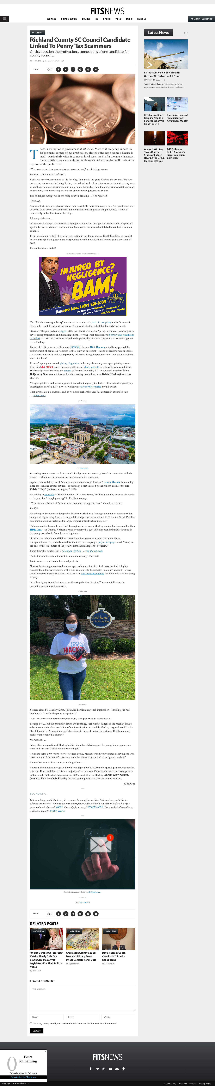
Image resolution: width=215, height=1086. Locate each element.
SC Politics (37, 33)
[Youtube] (112, 1069)
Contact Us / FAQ (169, 1084)
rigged (63, 331)
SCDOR (75, 347)
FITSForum (110, 964)
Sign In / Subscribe (203, 18)
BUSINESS (51, 19)
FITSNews (37, 61)
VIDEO (118, 19)
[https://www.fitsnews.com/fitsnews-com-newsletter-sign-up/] (82, 854)
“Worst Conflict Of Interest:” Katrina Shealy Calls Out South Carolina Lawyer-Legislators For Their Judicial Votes (46, 959)
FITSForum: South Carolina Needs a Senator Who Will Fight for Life (154, 119)
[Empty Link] (184, 33)
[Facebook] (93, 1069)
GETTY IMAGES (84, 902)
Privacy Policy (204, 1084)
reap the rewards (94, 550)
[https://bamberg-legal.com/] (83, 315)
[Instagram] (106, 1069)
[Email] (118, 1069)
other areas (39, 395)
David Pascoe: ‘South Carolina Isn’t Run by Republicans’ (113, 956)
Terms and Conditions (187, 1084)
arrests (67, 370)
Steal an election (72, 550)
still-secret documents (92, 573)
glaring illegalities (69, 363)
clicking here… (94, 891)
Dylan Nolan (74, 964)
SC (97, 19)
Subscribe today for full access (23, 1073)
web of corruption (101, 322)
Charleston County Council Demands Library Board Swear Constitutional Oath (81, 956)
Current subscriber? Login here (23, 1077)
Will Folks (37, 971)
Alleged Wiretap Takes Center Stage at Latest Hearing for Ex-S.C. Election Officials (154, 155)
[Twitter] (99, 1069)
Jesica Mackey (112, 482)
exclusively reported (90, 386)
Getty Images (84, 468)
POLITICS (86, 19)
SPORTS (106, 19)
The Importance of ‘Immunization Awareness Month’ (177, 118)
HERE (59, 807)
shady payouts (91, 366)
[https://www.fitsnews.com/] (107, 11)
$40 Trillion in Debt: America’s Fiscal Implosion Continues (176, 153)
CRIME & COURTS (69, 19)
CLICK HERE (95, 807)
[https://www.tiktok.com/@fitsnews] (123, 1069)
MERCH (129, 19)
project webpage (106, 542)
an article (49, 494)
